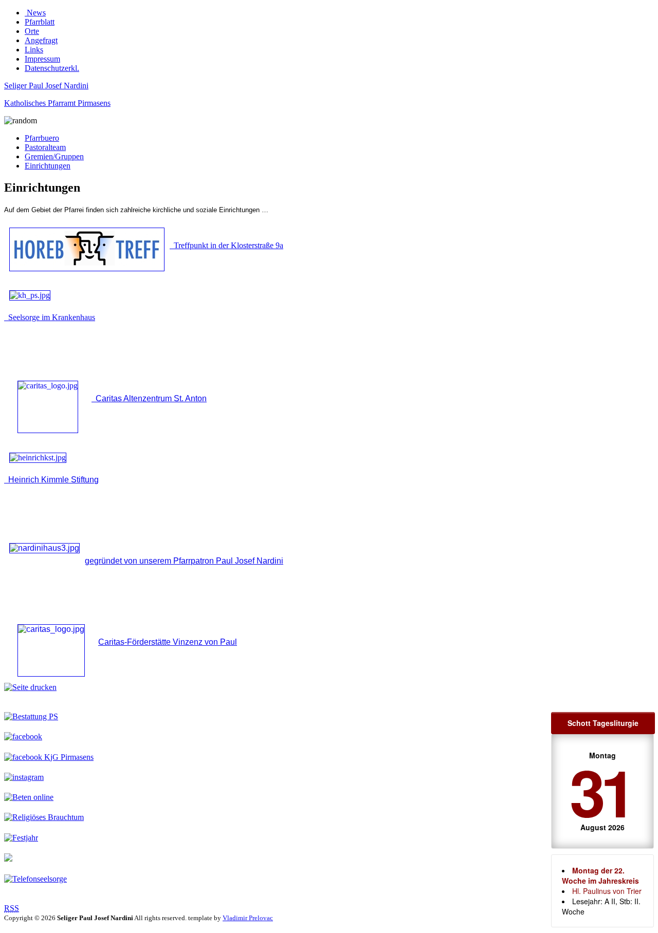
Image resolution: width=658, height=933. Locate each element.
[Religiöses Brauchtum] (44, 817)
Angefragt (41, 40)
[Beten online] (28, 797)
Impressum (42, 58)
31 (600, 790)
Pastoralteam (45, 147)
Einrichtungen (47, 165)
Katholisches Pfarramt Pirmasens (57, 103)
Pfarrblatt (39, 21)
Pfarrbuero (42, 138)
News (35, 12)
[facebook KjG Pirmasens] (49, 757)
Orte (32, 31)
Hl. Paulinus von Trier (607, 891)
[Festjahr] (21, 837)
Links (34, 49)
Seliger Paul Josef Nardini (46, 85)
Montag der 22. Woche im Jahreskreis (600, 875)
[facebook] (23, 736)
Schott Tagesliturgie (603, 723)
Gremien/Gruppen (54, 156)
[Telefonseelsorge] (35, 878)
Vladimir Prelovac (248, 918)
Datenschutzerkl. (52, 68)
